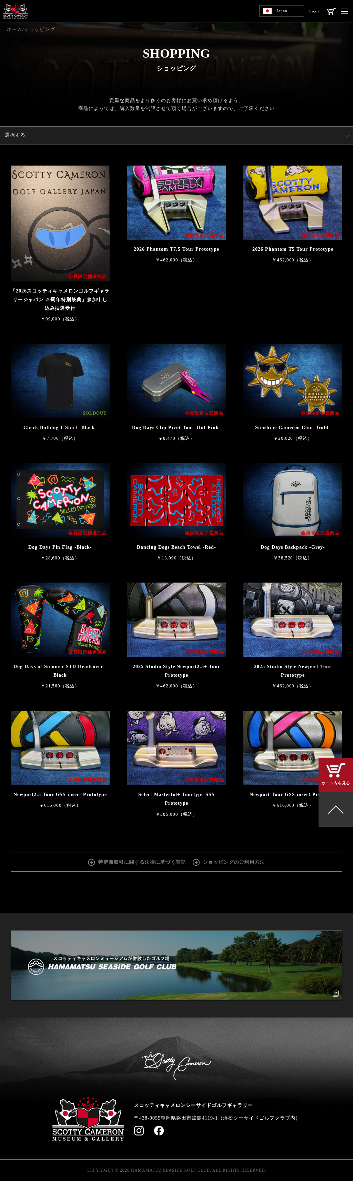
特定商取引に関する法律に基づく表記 (142, 862)
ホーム (14, 29)
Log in (315, 11)
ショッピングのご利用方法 (234, 862)
